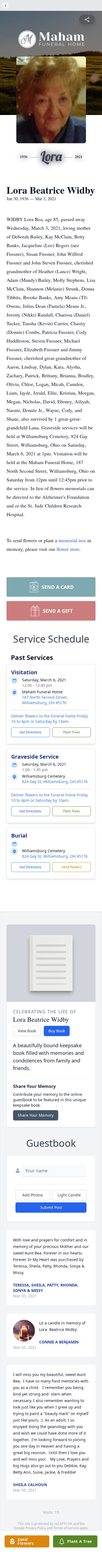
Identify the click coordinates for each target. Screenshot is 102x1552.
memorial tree (72, 540)
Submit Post (51, 1207)
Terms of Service (66, 1528)
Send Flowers (71, 867)
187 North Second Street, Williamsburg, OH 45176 (45, 700)
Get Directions (30, 732)
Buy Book (56, 1030)
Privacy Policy (36, 1528)
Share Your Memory (36, 1115)
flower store (68, 549)
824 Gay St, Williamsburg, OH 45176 (55, 781)
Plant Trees (71, 732)
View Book (27, 1030)
